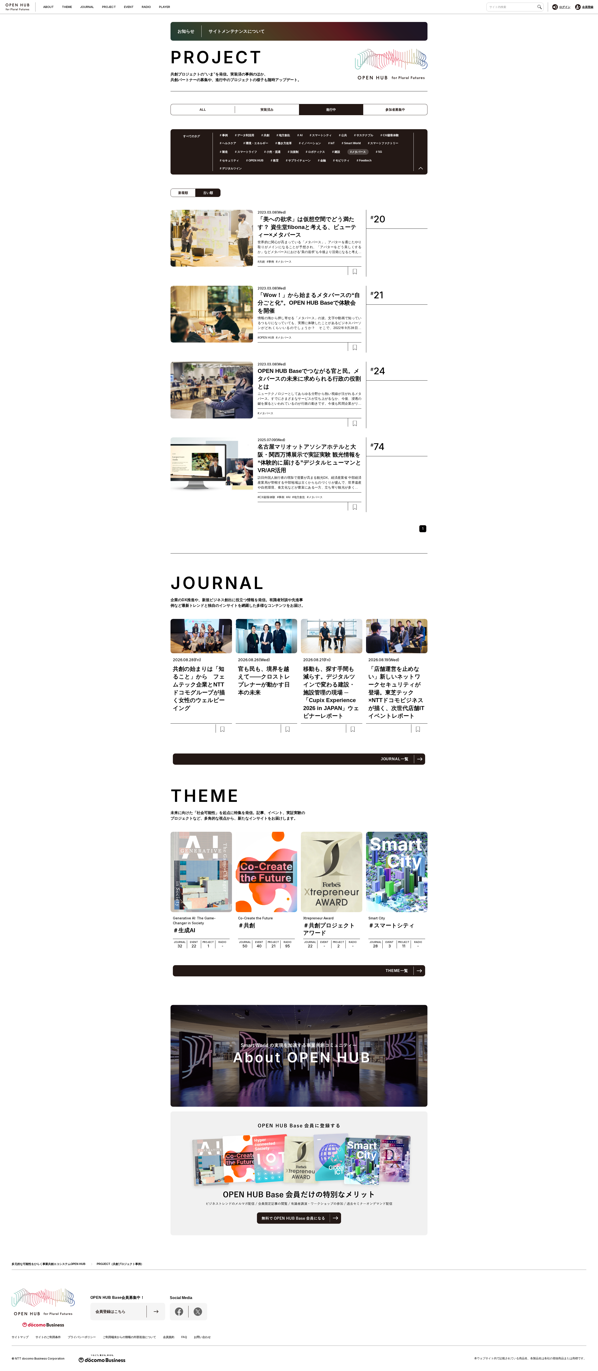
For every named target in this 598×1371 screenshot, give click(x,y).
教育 (275, 160)
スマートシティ (321, 135)
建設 (336, 152)
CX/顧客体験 (390, 135)
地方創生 (283, 135)
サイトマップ (20, 1337)
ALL (202, 109)
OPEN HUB (254, 160)
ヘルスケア (228, 143)
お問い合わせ (202, 1337)
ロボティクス (315, 152)
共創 (265, 135)
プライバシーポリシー (82, 1337)
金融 (322, 160)
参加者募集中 (395, 109)
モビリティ (341, 160)
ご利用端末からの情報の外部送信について (129, 1337)
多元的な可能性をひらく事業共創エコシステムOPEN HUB (48, 1264)
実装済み (267, 109)
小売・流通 (272, 152)
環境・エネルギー (255, 143)
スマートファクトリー (383, 143)
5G (379, 152)
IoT (331, 143)
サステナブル (363, 135)
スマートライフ (246, 152)
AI (300, 135)
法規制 (293, 152)
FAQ (184, 1337)
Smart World (351, 143)
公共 (343, 135)
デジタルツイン (231, 168)
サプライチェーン (298, 160)
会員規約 (168, 1337)
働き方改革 (283, 143)
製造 (224, 152)
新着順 (183, 193)
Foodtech (364, 160)
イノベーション (310, 143)
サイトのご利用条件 (48, 1337)
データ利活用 (244, 135)
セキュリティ (229, 160)
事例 (224, 135)
